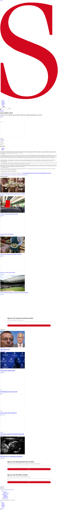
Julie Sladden (2, 458)
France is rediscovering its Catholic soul (8, 412)
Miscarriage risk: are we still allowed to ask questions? (11, 456)
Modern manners (19, 174)
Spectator (1, 0)
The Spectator (2, 486)
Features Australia (2, 347)
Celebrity (3, 174)
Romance (26, 174)
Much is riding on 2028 (5, 349)
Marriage (16, 174)
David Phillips (2, 372)
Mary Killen (1, 116)
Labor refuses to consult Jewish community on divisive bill (12, 433)
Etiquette (8, 174)
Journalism (13, 174)
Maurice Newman (2, 351)
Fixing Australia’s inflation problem (7, 370)
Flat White (1, 432)
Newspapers (23, 174)
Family (10, 174)
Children (6, 174)
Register (1, 110)
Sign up (29, 325)
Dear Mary (1, 111)
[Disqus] (29, 305)
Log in (3, 110)
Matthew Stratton (2, 435)
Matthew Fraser (2, 414)
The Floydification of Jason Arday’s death (8, 391)
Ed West (1, 393)
